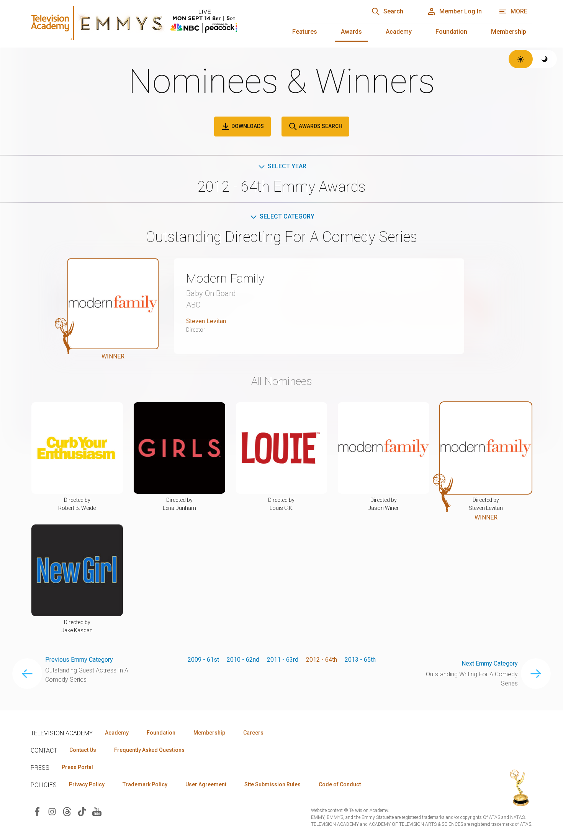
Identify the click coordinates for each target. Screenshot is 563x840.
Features (304, 31)
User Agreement (205, 784)
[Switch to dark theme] (545, 59)
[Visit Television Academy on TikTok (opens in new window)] (81, 811)
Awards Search (320, 126)
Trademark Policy (145, 784)
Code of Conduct (340, 784)
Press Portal (77, 767)
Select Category (287, 216)
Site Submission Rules (272, 784)
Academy (399, 31)
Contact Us (82, 750)
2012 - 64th (321, 659)
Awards (351, 31)
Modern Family (225, 278)
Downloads (247, 126)
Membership (508, 31)
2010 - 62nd (243, 659)
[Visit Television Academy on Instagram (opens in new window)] (52, 811)
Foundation (451, 31)
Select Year (287, 166)
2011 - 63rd (282, 659)
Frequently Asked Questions (149, 750)
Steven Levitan (206, 321)
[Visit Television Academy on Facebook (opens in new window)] (37, 811)
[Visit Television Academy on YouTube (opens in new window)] (96, 811)
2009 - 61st (203, 659)
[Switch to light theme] (521, 59)
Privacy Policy (87, 784)
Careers (253, 733)
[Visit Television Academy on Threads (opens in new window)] (67, 811)
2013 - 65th (360, 659)
